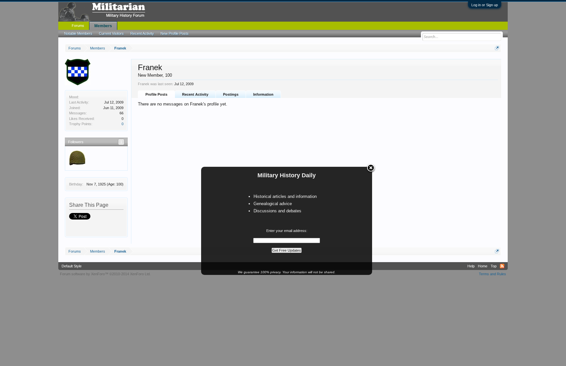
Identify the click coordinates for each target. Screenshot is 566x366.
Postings (230, 94)
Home (482, 266)
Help (471, 266)
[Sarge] (77, 158)
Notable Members (78, 33)
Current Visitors (111, 33)
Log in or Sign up (484, 5)
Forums (78, 26)
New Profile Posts (174, 33)
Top (494, 266)
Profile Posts (156, 94)
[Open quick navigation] (497, 48)
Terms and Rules (492, 274)
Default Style (72, 266)
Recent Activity (195, 94)
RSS (502, 266)
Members (103, 26)
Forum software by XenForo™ (105, 274)
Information (263, 94)
